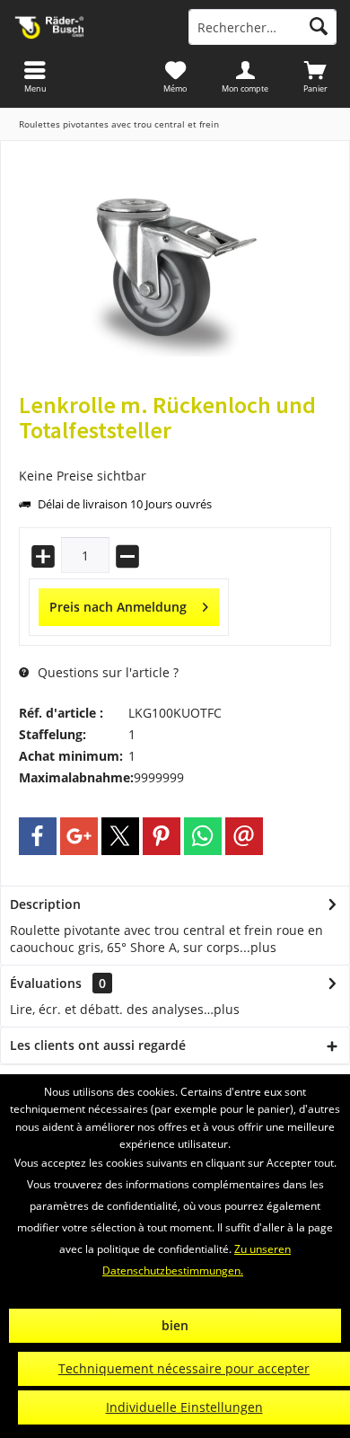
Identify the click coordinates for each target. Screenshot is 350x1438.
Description (45, 904)
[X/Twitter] (120, 836)
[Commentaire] (175, 454)
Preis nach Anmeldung (118, 606)
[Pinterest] (161, 836)
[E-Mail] (244, 836)
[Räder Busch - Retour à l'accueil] (87, 27)
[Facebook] (38, 836)
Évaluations (46, 983)
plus (263, 947)
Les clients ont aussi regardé (98, 1045)
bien (175, 1325)
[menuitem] (315, 76)
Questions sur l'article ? (106, 672)
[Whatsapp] (203, 836)
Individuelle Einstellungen (184, 1407)
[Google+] (79, 836)
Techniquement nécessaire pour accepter (184, 1368)
